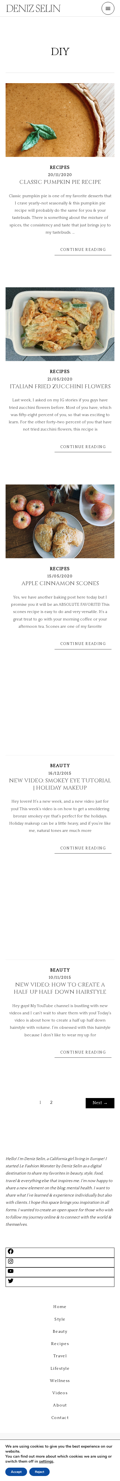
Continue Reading (83, 250)
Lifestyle (60, 1368)
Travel (60, 1356)
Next (100, 1103)
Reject (39, 1472)
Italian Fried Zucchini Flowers (60, 386)
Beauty (60, 765)
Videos (60, 1393)
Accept (16, 1472)
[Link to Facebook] (10, 1253)
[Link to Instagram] (10, 1263)
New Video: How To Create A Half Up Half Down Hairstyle (60, 988)
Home (60, 1307)
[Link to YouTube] (10, 1273)
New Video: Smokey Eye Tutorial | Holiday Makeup (60, 784)
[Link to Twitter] (10, 1283)
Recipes (60, 167)
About (60, 1405)
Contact (60, 1418)
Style (59, 1319)
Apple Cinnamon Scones (60, 583)
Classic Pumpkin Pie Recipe (60, 182)
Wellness (60, 1381)
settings (46, 1461)
